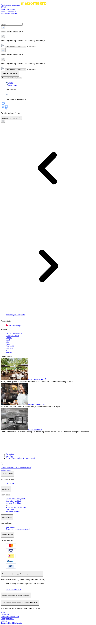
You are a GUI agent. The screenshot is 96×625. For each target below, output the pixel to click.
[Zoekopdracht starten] (3, 50)
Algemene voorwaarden (10, 617)
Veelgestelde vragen (13, 511)
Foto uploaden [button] (10, 47)
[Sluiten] (3, 121)
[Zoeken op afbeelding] (3, 27)
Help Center (10, 509)
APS (7, 342)
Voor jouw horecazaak (36, 405)
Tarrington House (12, 336)
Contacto (9, 338)
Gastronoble (10, 346)
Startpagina (10, 454)
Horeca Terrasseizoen (36, 379)
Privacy (4, 612)
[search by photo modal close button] (3, 36)
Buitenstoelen (6, 470)
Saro (7, 350)
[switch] (11, 78)
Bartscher (9, 352)
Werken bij (10, 483)
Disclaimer (5, 615)
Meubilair (9, 456)
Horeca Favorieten (35, 430)
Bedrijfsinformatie (7, 619)
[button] (48, 463)
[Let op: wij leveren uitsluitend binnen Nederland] (6, 505)
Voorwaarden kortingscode (16, 499)
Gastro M (9, 348)
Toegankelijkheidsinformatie (11, 623)
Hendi (8, 340)
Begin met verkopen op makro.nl (18, 529)
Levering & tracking (13, 503)
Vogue (8, 344)
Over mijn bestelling (13, 501)
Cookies (4, 621)
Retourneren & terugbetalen (16, 507)
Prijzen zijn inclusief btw (10, 118)
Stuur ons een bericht (13, 590)
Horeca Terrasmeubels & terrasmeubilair (20, 458)
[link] (50, 94)
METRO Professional (14, 334)
